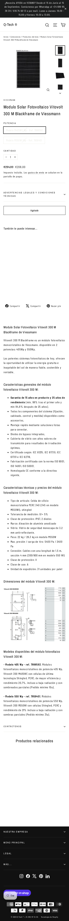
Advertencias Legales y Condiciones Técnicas (30, 194)
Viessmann (10, 100)
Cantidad (10, 150)
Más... (8, 864)
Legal (8, 853)
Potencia (10, 123)
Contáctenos (13, 726)
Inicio (6, 37)
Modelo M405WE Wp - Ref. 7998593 (24, 130)
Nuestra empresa (16, 831)
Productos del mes (30, 37)
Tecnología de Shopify (49, 917)
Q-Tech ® (10, 24)
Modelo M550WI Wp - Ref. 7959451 (24, 140)
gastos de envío (36, 172)
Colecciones (15, 37)
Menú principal (14, 842)
